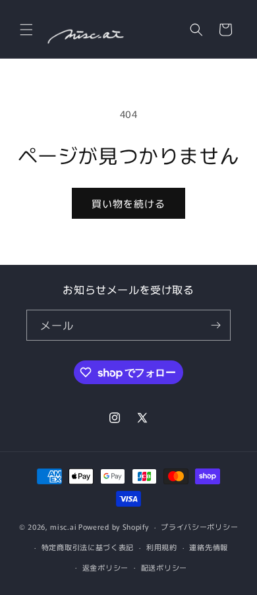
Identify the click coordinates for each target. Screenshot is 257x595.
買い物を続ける (128, 203)
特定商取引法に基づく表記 (88, 547)
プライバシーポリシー (199, 526)
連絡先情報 (208, 547)
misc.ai (63, 526)
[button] (26, 29)
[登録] (215, 325)
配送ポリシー (164, 567)
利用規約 (161, 547)
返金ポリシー (105, 567)
